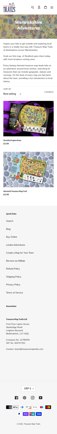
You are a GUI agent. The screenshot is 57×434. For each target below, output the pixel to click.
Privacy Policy (13, 284)
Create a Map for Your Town (20, 252)
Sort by (7, 89)
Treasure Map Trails (32, 424)
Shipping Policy (13, 276)
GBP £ (27, 388)
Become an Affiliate (15, 260)
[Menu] (52, 7)
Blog (8, 229)
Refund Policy (13, 268)
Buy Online (11, 237)
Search (9, 221)
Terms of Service (14, 292)
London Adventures (15, 245)
